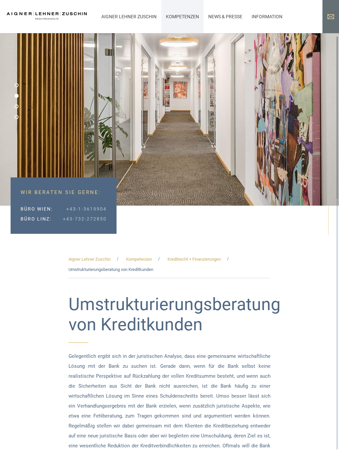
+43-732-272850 (85, 219)
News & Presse (225, 16)
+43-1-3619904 (86, 209)
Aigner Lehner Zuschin (129, 16)
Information (267, 16)
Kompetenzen (182, 16)
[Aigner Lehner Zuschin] (47, 18)
